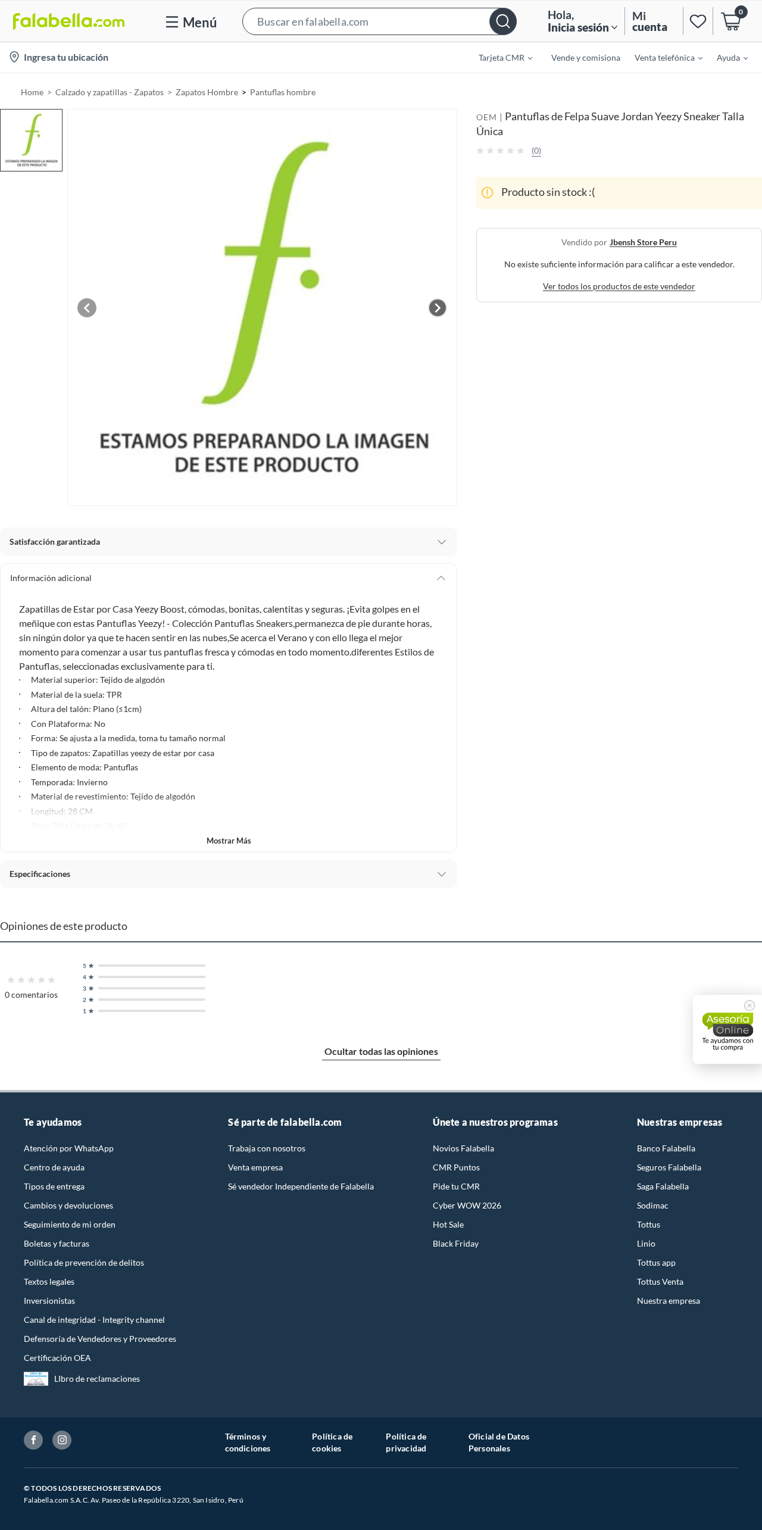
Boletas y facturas (56, 1243)
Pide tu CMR (456, 1186)
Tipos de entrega (54, 1186)
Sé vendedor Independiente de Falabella (301, 1186)
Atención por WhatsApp (69, 1148)
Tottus (648, 1224)
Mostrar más (229, 840)
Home (32, 92)
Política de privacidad (406, 1442)
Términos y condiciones (248, 1442)
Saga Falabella (663, 1186)
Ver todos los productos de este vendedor (619, 285)
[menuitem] (498, 57)
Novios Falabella (463, 1148)
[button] (379, 21)
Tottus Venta (660, 1281)
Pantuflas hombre (283, 92)
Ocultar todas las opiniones (381, 1051)
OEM (486, 117)
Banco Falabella (666, 1148)
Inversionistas (49, 1300)
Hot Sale (448, 1224)
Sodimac (653, 1205)
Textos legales (49, 1281)
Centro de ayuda (54, 1167)
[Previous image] (86, 307)
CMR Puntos (456, 1167)
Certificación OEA (57, 1358)
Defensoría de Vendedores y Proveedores (100, 1339)
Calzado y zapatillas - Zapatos (109, 92)
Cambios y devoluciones (68, 1205)
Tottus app (656, 1262)
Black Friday (456, 1243)
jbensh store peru (643, 241)
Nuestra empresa (668, 1300)
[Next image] (437, 307)
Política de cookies (332, 1442)
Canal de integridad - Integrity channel (94, 1319)
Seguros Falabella (669, 1167)
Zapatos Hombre (207, 92)
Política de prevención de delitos (84, 1262)
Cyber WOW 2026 (467, 1205)
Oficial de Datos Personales (499, 1442)
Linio (646, 1243)
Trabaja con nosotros (266, 1148)
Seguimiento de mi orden (69, 1224)
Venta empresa (255, 1167)
